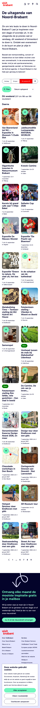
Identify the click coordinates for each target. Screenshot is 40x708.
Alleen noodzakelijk (20, 696)
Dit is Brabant (6, 650)
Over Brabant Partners (28, 641)
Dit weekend (25, 81)
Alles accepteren (20, 690)
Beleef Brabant (6, 647)
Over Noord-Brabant (8, 641)
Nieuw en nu (6, 644)
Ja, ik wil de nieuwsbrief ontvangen (19, 620)
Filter (8, 89)
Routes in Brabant (7, 654)
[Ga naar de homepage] (8, 4)
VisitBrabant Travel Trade (29, 644)
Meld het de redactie (28, 656)
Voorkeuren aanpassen (20, 701)
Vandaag (6, 81)
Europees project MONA (29, 647)
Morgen (15, 81)
